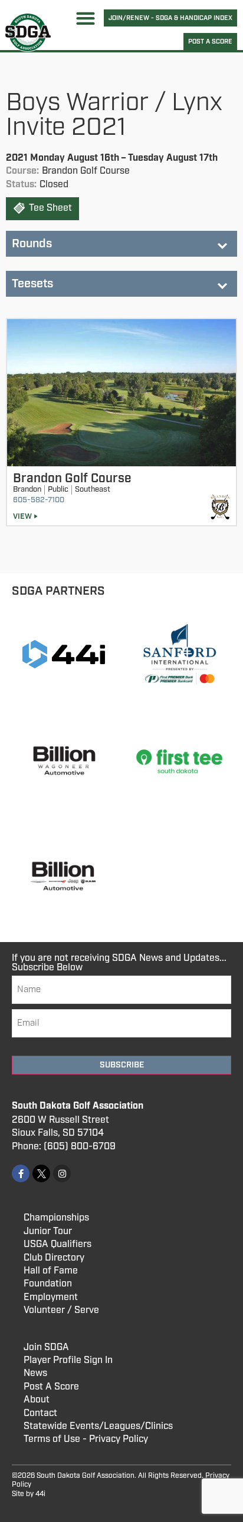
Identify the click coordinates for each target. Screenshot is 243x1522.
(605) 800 (66, 1146)
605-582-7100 (38, 500)
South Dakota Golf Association (77, 1106)
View (22, 516)
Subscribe (122, 1065)
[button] (86, 18)
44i (40, 1494)
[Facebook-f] (20, 1173)
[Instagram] (62, 1173)
